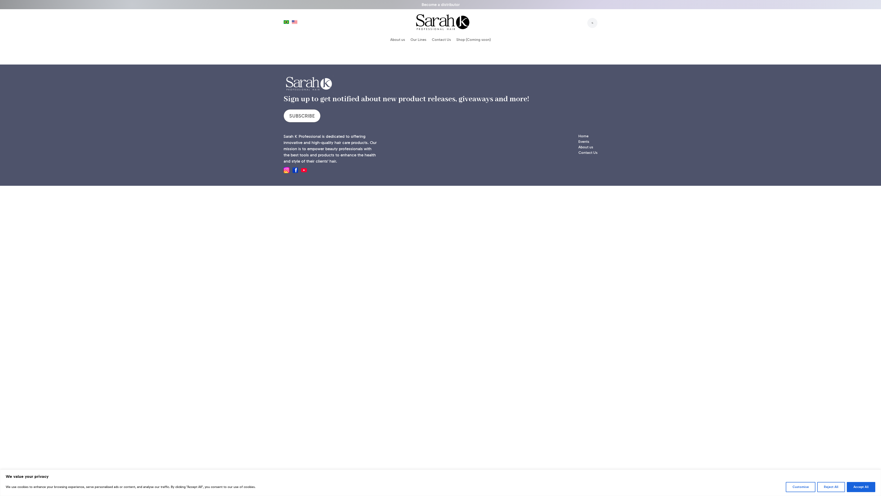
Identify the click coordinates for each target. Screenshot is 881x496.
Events (583, 141)
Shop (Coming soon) (473, 39)
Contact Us (441, 39)
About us (397, 39)
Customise (800, 487)
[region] (440, 483)
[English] (294, 23)
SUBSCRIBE (302, 116)
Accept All (861, 487)
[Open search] (592, 23)
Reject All (831, 487)
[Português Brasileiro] (286, 23)
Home (583, 136)
